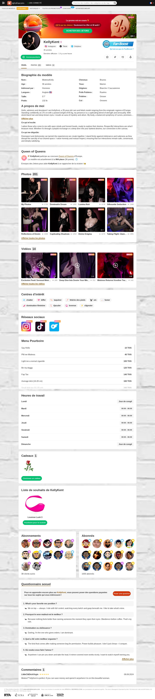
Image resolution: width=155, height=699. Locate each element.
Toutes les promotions (51, 8)
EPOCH (67, 689)
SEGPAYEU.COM (77, 689)
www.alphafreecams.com (31, 689)
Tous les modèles (8, 8)
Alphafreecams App (83, 8)
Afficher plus (27, 119)
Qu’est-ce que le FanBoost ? (122, 49)
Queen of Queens (66, 156)
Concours (67, 8)
